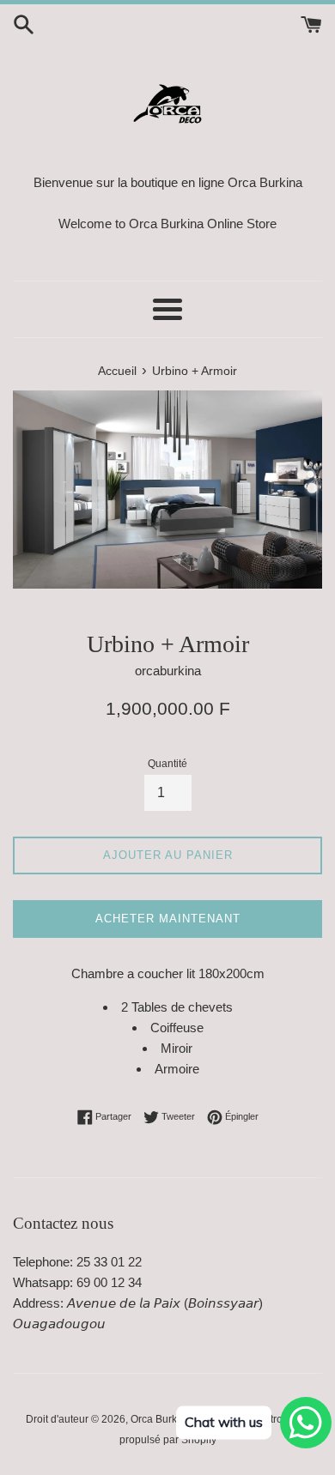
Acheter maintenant (168, 918)
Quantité (167, 764)
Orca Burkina (161, 1419)
